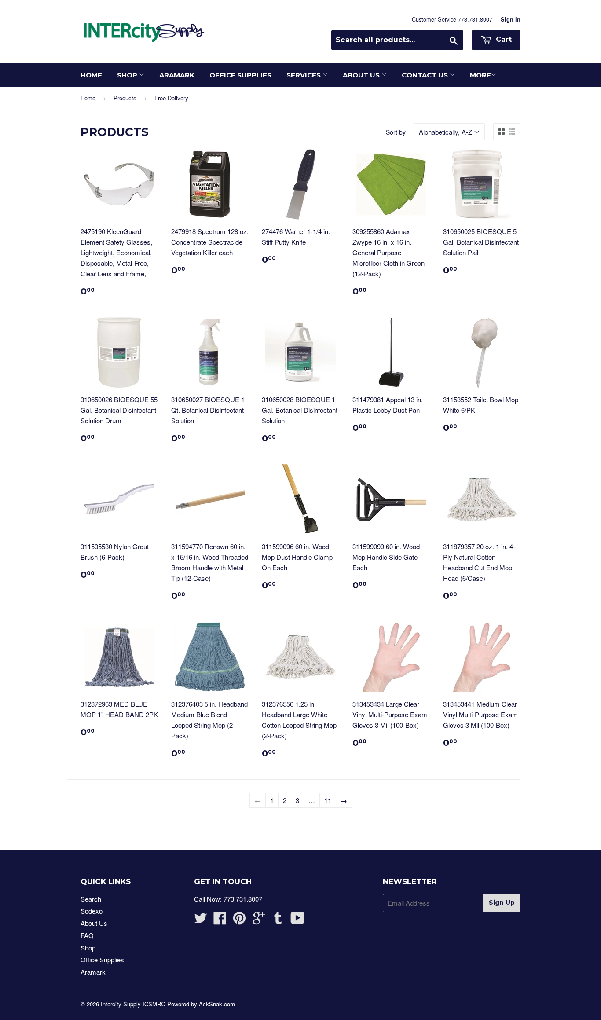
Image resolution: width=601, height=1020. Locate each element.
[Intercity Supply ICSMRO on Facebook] (220, 920)
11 (327, 800)
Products (125, 98)
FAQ (87, 935)
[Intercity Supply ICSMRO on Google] (258, 920)
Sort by (396, 132)
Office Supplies (240, 75)
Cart (503, 39)
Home (91, 75)
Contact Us (426, 75)
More (480, 75)
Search (91, 898)
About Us (362, 75)
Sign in (510, 19)
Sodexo (92, 910)
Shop (128, 75)
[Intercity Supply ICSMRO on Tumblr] (278, 920)
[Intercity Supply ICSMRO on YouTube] (297, 920)
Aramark (176, 75)
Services (304, 75)
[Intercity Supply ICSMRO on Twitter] (200, 920)
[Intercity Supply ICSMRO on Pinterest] (239, 920)
